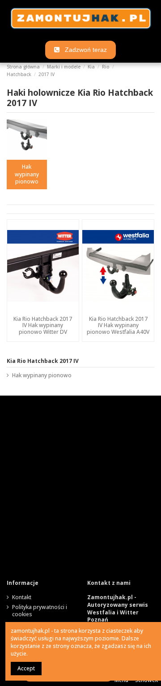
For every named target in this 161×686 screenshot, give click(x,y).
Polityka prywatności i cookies (39, 611)
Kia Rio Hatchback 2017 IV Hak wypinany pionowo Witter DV (42, 325)
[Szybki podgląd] (43, 309)
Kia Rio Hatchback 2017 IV (43, 361)
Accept (26, 668)
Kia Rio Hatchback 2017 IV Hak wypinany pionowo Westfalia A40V (118, 325)
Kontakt (21, 597)
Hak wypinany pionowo (27, 174)
